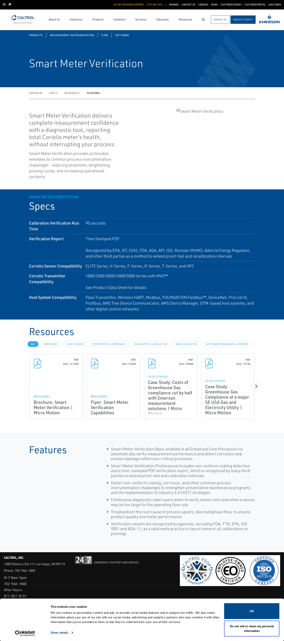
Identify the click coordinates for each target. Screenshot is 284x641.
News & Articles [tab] (186, 344)
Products (36, 35)
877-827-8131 (15, 596)
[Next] (256, 386)
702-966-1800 (25, 570)
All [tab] (33, 344)
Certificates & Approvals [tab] (109, 344)
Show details (59, 632)
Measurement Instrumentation (72, 35)
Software (122, 35)
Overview (35, 93)
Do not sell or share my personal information (252, 628)
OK (252, 611)
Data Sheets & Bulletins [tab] (150, 344)
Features (93, 93)
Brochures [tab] (51, 344)
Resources (72, 93)
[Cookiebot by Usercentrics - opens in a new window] (25, 633)
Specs (53, 93)
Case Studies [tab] (75, 344)
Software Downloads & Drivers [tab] (227, 344)
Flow (104, 35)
